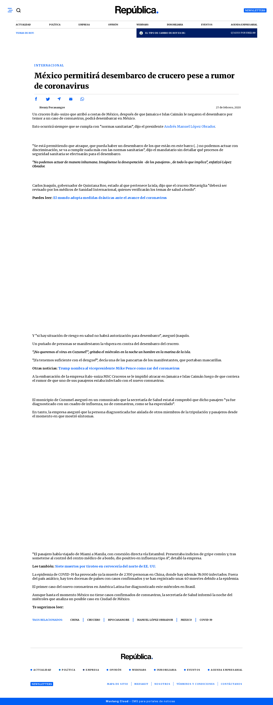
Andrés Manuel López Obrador (189, 126)
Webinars (139, 669)
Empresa (92, 669)
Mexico (186, 619)
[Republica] (136, 10)
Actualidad (42, 669)
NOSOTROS (162, 684)
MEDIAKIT (141, 684)
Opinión (116, 669)
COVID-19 (206, 619)
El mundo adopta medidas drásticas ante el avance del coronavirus (110, 198)
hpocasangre (118, 619)
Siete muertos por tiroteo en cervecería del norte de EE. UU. (105, 566)
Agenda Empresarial (227, 669)
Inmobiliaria (166, 669)
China (74, 619)
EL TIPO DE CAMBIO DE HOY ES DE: (165, 33)
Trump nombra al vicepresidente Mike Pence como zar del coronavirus (119, 368)
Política (68, 669)
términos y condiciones (195, 684)
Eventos (193, 669)
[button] (36, 99)
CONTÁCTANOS (231, 684)
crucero (93, 619)
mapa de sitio (117, 684)
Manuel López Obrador (155, 619)
